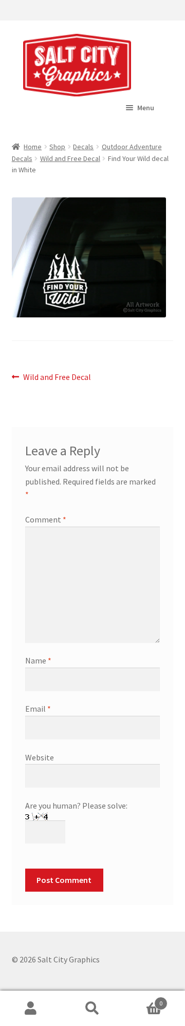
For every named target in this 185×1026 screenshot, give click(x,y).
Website (39, 757)
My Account (31, 1008)
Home (33, 146)
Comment (45, 519)
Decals (83, 146)
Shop (57, 146)
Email (38, 708)
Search (92, 1008)
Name (38, 660)
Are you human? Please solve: (76, 805)
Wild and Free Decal (70, 158)
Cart (142, 999)
